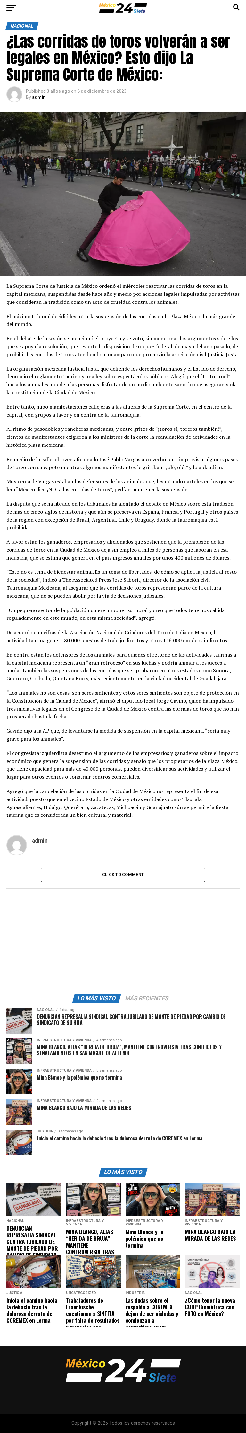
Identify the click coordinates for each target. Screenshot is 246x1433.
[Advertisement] (123, 940)
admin (38, 97)
